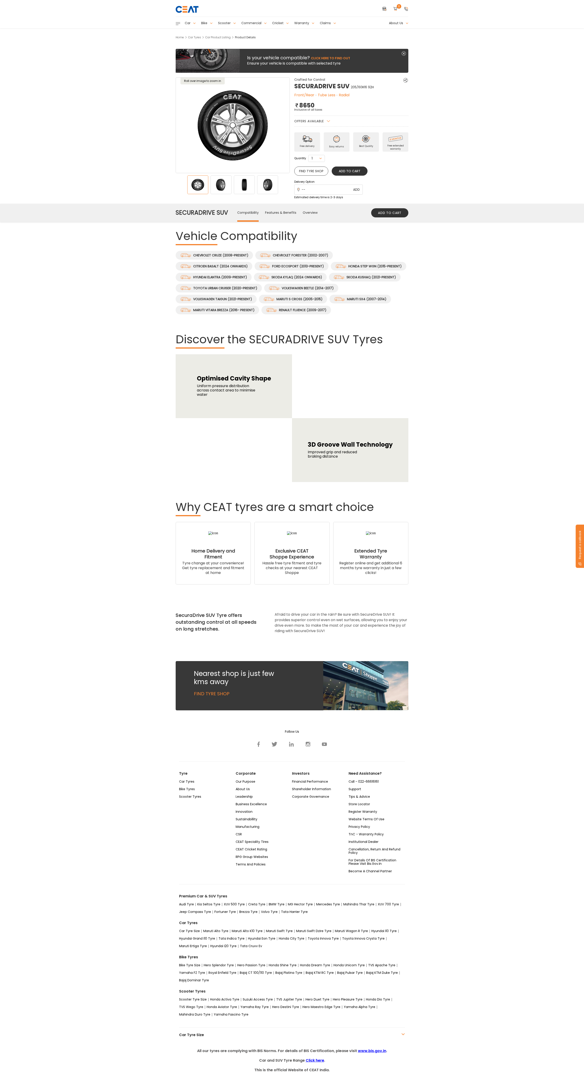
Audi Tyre (186, 904)
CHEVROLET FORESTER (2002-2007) (300, 255)
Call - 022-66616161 (364, 781)
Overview (310, 212)
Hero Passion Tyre (251, 965)
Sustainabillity (246, 819)
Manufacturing (247, 826)
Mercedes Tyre (328, 904)
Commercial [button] (251, 23)
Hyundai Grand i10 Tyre (197, 938)
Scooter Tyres (190, 796)
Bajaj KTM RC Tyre (320, 972)
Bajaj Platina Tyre (288, 972)
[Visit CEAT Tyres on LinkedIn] (291, 744)
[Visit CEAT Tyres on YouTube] (324, 744)
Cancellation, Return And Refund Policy (374, 851)
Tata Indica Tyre (232, 938)
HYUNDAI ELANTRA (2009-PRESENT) (220, 277)
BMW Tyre (276, 904)
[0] (395, 9)
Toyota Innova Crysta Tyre (363, 938)
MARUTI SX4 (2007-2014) (366, 299)
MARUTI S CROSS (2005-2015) (299, 299)
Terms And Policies (251, 864)
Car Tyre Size (189, 931)
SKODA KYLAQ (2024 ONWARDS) (296, 277)
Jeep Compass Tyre (195, 911)
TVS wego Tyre (191, 1007)
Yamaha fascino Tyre (231, 1014)
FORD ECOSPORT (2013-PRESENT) (298, 266)
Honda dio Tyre (378, 999)
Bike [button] (204, 23)
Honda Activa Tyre (224, 999)
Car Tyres (194, 37)
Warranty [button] (302, 23)
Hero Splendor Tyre (219, 965)
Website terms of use (366, 819)
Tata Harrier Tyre (294, 911)
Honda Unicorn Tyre (349, 965)
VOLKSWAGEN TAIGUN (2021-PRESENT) (222, 299)
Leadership (244, 796)
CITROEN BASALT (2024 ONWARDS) (220, 266)
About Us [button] (396, 23)
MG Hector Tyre (300, 904)
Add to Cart (349, 171)
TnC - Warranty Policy (366, 834)
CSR (239, 834)
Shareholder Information (311, 789)
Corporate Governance (310, 796)
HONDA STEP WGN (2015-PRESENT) (375, 266)
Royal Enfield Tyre (222, 972)
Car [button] (188, 23)
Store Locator (359, 804)
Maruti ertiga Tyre (193, 946)
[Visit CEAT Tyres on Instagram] (308, 744)
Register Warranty (363, 811)
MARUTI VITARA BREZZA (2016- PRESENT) (224, 310)
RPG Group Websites (252, 857)
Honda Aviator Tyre (222, 1007)
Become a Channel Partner (370, 871)
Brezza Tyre (248, 911)
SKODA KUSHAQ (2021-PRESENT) (371, 277)
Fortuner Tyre (225, 911)
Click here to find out (330, 58)
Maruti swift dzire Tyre (313, 931)
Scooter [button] (225, 23)
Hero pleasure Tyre (347, 999)
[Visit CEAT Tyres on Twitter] (274, 744)
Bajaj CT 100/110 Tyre (256, 972)
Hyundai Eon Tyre (261, 938)
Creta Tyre (256, 904)
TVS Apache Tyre (381, 965)
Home (180, 37)
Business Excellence (251, 804)
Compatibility (248, 212)
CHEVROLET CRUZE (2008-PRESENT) (220, 255)
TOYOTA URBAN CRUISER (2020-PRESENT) (225, 288)
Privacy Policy (359, 826)
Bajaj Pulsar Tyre (350, 972)
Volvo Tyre (269, 911)
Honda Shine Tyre (283, 965)
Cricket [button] (278, 23)
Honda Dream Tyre (315, 965)
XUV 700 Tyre (388, 904)
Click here (315, 1060)
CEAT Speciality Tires (252, 841)
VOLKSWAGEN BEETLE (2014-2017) (308, 288)
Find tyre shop (311, 171)
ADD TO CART (390, 213)
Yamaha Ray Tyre (254, 1007)
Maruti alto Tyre (215, 931)
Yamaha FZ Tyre (192, 972)
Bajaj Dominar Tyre (194, 980)
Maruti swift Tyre (279, 931)
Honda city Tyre (291, 938)
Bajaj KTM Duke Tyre (382, 972)
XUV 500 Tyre (234, 904)
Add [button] (356, 190)
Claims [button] (326, 23)
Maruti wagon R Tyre (351, 931)
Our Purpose (245, 781)
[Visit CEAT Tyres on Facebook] (258, 744)
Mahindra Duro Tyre (194, 1014)
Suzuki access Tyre (258, 999)
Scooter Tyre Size (193, 999)
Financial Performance (310, 781)
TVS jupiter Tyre (289, 999)
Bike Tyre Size (189, 965)
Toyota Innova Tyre (323, 938)
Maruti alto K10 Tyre (247, 931)
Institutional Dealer (363, 841)
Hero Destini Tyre (285, 1007)
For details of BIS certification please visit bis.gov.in (372, 862)
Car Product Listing (218, 37)
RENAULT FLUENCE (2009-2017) (302, 310)
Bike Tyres (187, 789)
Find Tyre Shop (211, 693)
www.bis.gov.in (372, 1050)
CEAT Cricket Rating (251, 849)
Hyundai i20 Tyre (223, 946)
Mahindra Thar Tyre (358, 904)
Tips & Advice (359, 796)
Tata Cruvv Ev (251, 946)
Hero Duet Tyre (317, 999)
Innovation (244, 811)
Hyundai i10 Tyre (384, 931)
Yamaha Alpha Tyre (359, 1007)
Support (355, 789)
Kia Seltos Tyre (208, 904)
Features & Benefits (280, 212)
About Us (243, 789)
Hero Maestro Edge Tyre (321, 1007)
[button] (406, 9)
